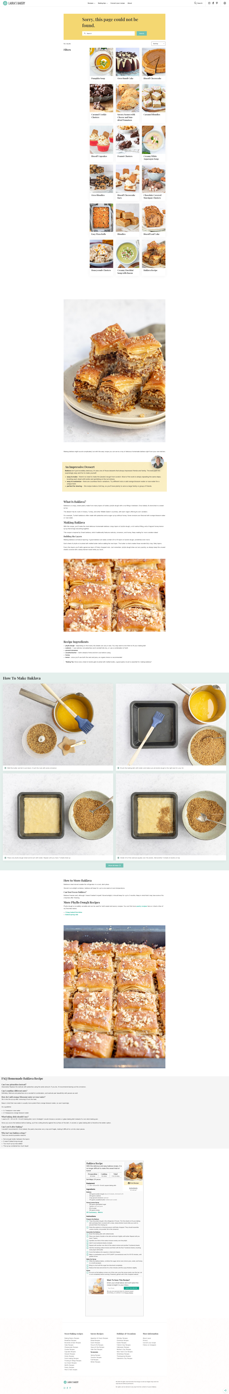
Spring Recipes (95, 1355)
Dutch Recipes (95, 1343)
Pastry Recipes (69, 1367)
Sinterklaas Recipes (123, 1354)
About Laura (147, 1338)
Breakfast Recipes (70, 1340)
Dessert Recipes (69, 1354)
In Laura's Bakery (14, 3)
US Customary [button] (91, 1212)
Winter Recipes (95, 1362)
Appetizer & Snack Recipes (99, 1338)
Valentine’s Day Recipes (124, 1358)
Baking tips (102, 3)
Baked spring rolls (71, 914)
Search (141, 33)
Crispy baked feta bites (73, 912)
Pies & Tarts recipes (70, 1369)
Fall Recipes (94, 1360)
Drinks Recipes (69, 1356)
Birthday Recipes (122, 1338)
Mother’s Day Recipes (124, 1349)
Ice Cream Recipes (70, 1363)
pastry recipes (142, 906)
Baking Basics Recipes (71, 1338)
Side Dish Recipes (96, 1349)
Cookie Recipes (69, 1349)
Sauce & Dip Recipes (97, 1347)
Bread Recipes (95, 1340)
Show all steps (113, 865)
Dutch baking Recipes (71, 1358)
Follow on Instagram (149, 1345)
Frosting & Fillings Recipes (72, 1361)
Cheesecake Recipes (71, 1347)
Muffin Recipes (69, 1365)
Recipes (90, 3)
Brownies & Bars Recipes (72, 1343)
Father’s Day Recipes (124, 1345)
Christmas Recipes (123, 1340)
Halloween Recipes (123, 1347)
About (130, 3)
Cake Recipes (68, 1345)
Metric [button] (100, 1212)
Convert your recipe (117, 3)
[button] (130, 1188)
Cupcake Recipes (70, 1352)
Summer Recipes (96, 1357)
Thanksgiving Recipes (124, 1356)
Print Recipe (134, 1183)
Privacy (145, 1340)
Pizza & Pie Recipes (97, 1345)
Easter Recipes (121, 1343)
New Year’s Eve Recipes (125, 1352)
